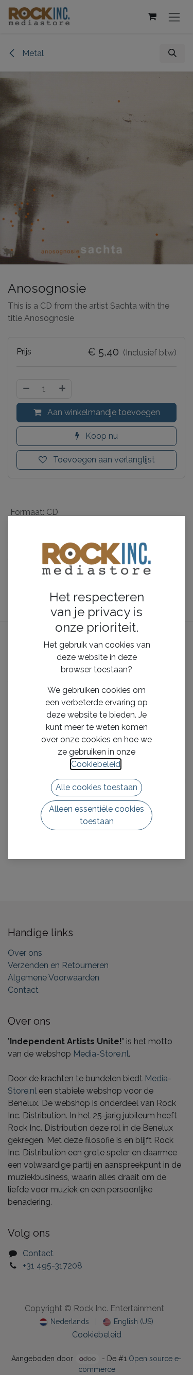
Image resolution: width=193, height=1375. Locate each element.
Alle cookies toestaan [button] (96, 787)
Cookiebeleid (95, 764)
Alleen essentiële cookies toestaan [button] (96, 815)
